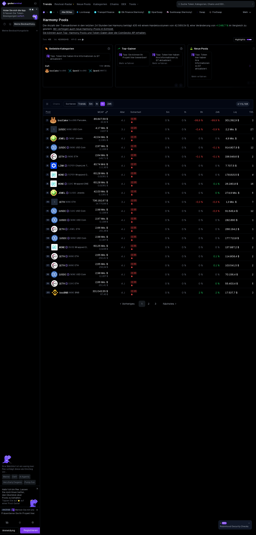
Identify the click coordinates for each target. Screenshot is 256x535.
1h (97, 104)
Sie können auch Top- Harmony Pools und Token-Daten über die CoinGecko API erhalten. (94, 32)
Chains (56, 104)
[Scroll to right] (37, 24)
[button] (83, 40)
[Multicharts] (7, 522)
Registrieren (31, 530)
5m (90, 104)
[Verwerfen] (36, 9)
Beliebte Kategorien (61, 48)
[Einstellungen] (32, 522)
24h (109, 104)
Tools (132, 4)
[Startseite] (44, 12)
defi (47, 66)
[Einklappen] (35, 3)
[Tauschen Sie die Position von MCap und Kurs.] (106, 112)
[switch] (249, 39)
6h (102, 104)
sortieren (76, 104)
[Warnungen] (20, 522)
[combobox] (216, 4)
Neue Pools (201, 48)
